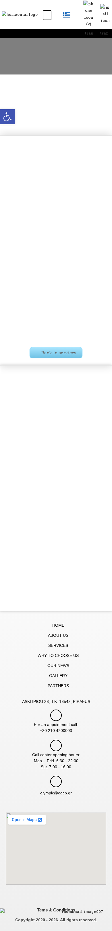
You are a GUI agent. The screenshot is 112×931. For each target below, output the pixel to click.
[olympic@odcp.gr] (56, 781)
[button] (47, 15)
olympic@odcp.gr (56, 793)
